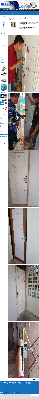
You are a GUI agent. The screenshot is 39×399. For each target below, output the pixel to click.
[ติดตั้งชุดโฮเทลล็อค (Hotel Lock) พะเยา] (13, 24)
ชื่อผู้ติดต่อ (1, 118)
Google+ (4, 143)
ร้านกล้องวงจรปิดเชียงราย (11, 392)
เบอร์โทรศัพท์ (2, 126)
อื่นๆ (1, 131)
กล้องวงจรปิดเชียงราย (6, 392)
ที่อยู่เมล (1, 128)
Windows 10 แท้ (17, 392)
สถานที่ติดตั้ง (2, 123)
